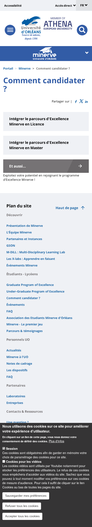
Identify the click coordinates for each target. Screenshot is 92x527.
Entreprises (14, 403)
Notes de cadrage (19, 363)
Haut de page (67, 207)
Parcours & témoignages (24, 331)
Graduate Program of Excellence (30, 285)
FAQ (9, 311)
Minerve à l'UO (17, 357)
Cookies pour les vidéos (24, 461)
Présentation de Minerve (24, 226)
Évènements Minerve (21, 265)
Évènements (15, 305)
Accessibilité (13, 5)
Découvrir (14, 215)
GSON (10, 245)
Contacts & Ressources (24, 411)
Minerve (25, 68)
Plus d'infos (56, 441)
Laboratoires (15, 396)
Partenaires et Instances (24, 239)
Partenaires (15, 385)
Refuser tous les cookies (21, 506)
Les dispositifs (16, 370)
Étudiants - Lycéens (22, 274)
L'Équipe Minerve (19, 232)
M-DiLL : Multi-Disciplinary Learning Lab (35, 252)
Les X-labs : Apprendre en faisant (30, 259)
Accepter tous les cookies (22, 516)
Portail (8, 68)
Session (12, 448)
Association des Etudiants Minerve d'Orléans (39, 318)
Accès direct (63, 5)
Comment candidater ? (23, 298)
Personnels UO (18, 339)
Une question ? (17, 422)
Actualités (13, 350)
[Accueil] (31, 24)
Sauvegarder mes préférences (25, 495)
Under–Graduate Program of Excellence (35, 291)
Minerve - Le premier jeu (24, 324)
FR (82, 5)
